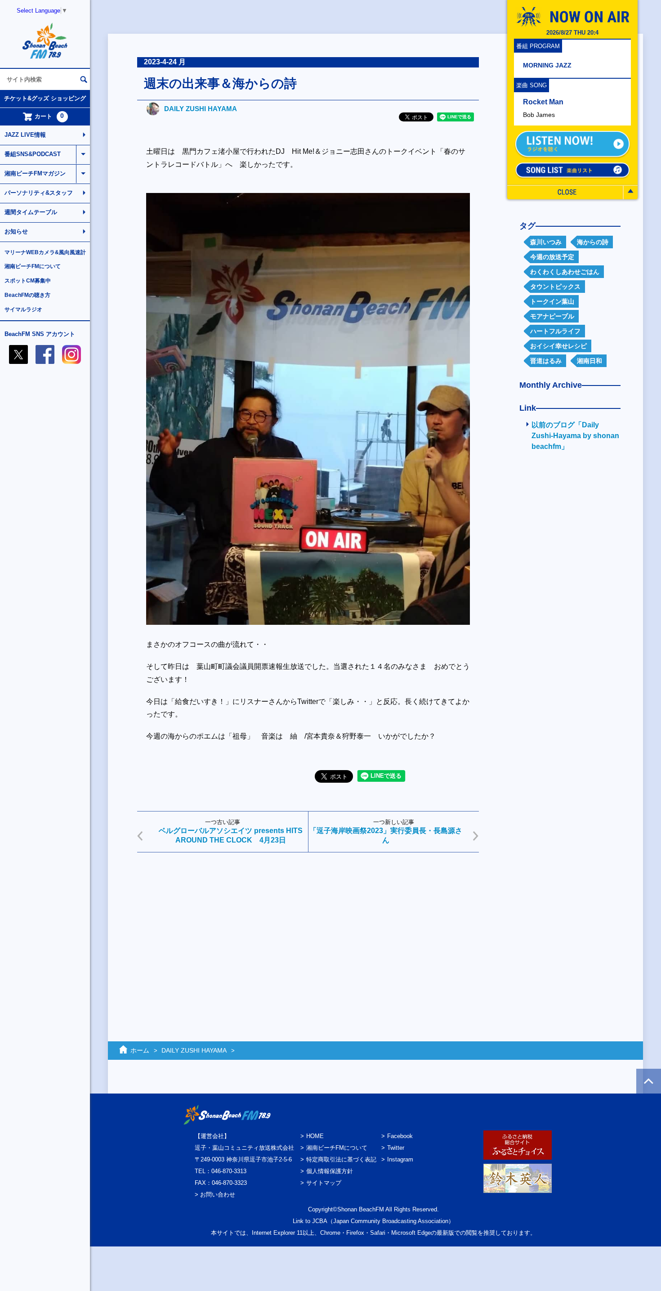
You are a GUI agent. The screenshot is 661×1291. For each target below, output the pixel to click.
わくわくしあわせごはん (564, 271)
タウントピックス (555, 286)
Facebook (400, 1136)
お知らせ (16, 231)
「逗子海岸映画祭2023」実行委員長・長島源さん (385, 835)
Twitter (395, 1147)
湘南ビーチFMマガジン (35, 173)
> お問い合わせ (215, 1194)
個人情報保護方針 (329, 1171)
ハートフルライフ (555, 331)
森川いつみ (546, 242)
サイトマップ (323, 1182)
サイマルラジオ (23, 309)
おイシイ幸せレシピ (558, 346)
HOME (315, 1136)
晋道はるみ (546, 360)
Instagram (400, 1159)
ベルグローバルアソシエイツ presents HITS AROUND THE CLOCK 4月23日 (231, 835)
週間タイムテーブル (30, 212)
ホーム (139, 1050)
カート (49, 116)
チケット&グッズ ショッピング (45, 98)
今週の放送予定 (552, 256)
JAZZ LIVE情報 (25, 134)
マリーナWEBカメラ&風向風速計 (45, 252)
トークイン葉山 (552, 301)
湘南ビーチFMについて (32, 266)
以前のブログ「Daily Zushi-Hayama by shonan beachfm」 (575, 435)
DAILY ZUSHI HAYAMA (200, 108)
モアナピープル (552, 316)
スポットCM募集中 (27, 281)
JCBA (319, 1221)
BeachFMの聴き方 (27, 295)
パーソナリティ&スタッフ (38, 192)
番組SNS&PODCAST (32, 154)
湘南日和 (589, 360)
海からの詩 (592, 242)
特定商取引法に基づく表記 (341, 1159)
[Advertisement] (308, 929)
